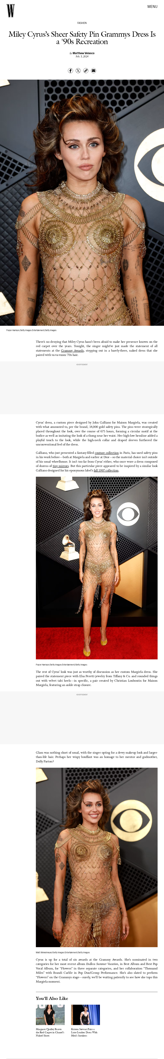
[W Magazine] (10, 11)
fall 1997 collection (106, 471)
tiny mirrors (61, 466)
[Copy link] (85, 70)
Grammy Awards (72, 351)
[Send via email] (93, 70)
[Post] (78, 70)
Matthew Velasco (83, 53)
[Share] (70, 70)
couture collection (107, 453)
